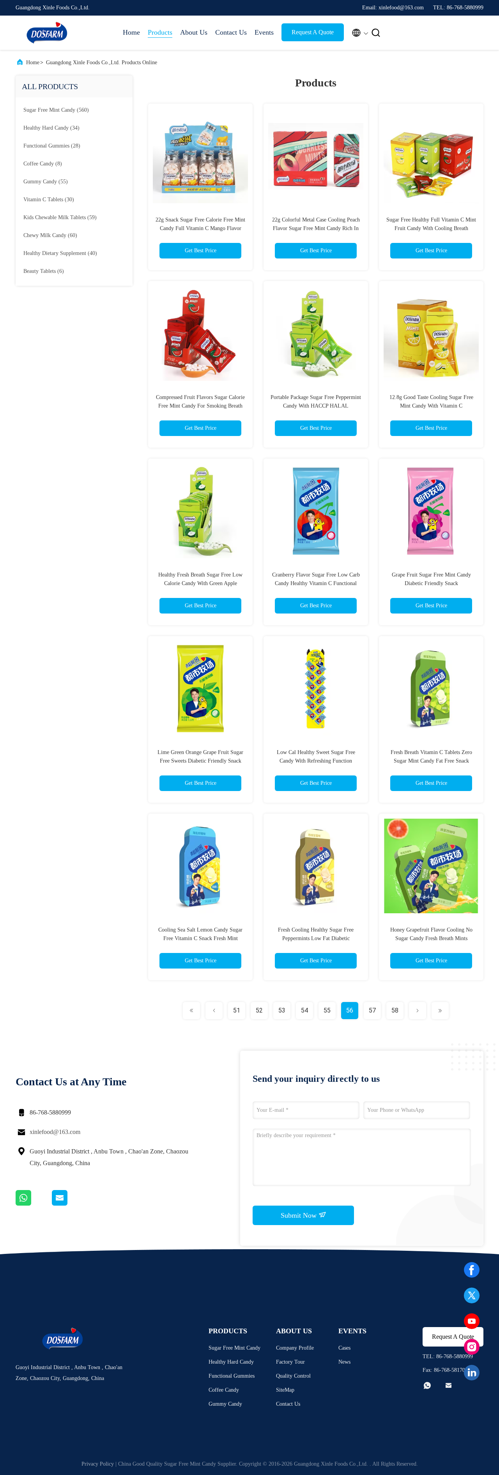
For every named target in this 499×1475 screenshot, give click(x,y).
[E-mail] (69, 1204)
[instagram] (472, 1347)
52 (259, 1010)
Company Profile (295, 1348)
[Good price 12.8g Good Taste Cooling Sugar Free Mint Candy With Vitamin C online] (431, 333)
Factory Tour (290, 1362)
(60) (50, 235)
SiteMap (285, 1390)
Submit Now (300, 1215)
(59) (60, 217)
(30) (48, 199)
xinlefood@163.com (55, 1132)
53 (281, 1010)
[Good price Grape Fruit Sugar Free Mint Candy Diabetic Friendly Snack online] (431, 510)
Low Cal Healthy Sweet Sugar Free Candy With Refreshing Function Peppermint (316, 760)
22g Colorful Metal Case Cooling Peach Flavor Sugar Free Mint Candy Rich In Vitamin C (316, 228)
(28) (51, 146)
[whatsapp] (34, 1204)
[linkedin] (472, 1373)
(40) (60, 253)
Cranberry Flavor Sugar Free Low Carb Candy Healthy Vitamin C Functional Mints (316, 583)
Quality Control (293, 1376)
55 (327, 1010)
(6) (43, 271)
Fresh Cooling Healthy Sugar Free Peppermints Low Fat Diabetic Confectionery (316, 938)
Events (264, 32)
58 (394, 1010)
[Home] (47, 32)
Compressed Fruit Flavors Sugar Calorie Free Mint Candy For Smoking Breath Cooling (200, 405)
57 (372, 1010)
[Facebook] (472, 1270)
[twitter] (472, 1295)
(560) (56, 110)
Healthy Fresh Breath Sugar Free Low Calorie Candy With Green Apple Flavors (200, 583)
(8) (42, 164)
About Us (193, 32)
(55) (45, 182)
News (344, 1362)
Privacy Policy (97, 1464)
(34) (51, 128)
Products (160, 32)
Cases (344, 1348)
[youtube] (472, 1321)
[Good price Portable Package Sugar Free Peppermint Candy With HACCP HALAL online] (315, 333)
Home (131, 32)
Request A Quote (313, 32)
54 (304, 1010)
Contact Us (231, 32)
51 (236, 1010)
